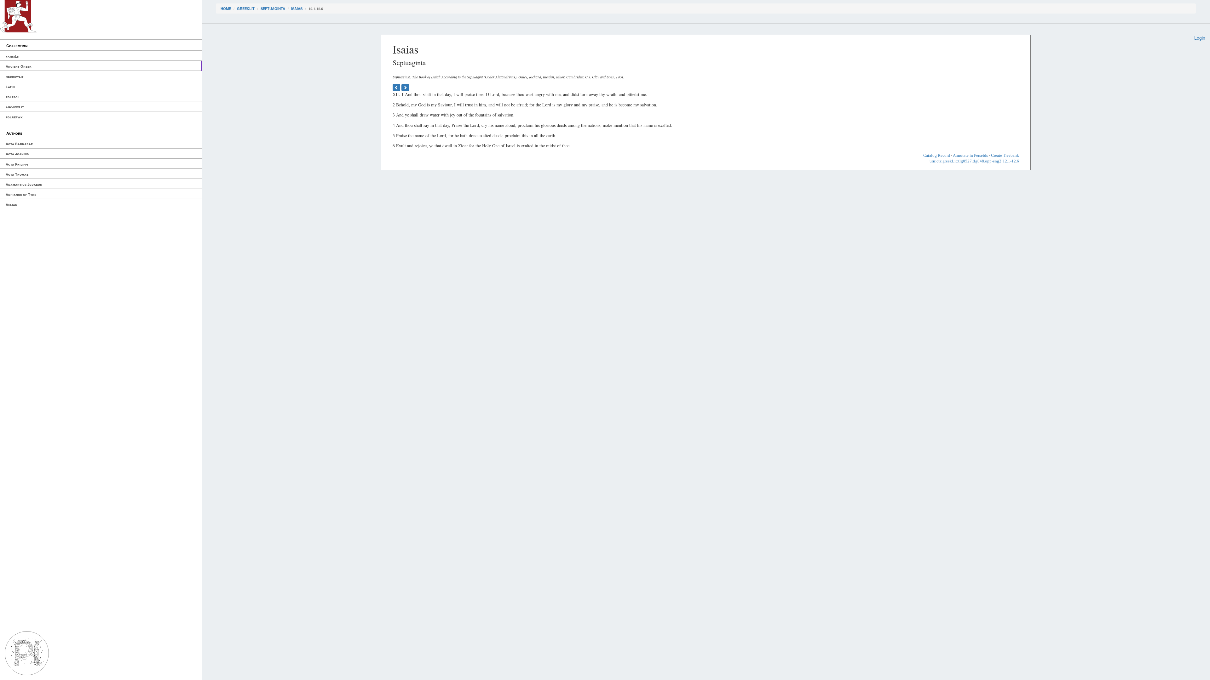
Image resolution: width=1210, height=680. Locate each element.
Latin (10, 86)
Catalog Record (936, 155)
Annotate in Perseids (970, 155)
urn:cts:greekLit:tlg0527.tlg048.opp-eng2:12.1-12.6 (974, 161)
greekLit (246, 8)
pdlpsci (12, 96)
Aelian (11, 204)
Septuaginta (273, 8)
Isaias (296, 8)
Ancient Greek (19, 66)
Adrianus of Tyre (21, 194)
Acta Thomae (17, 174)
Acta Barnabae (19, 143)
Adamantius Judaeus (24, 184)
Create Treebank (1005, 155)
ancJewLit (15, 107)
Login (1199, 38)
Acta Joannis (17, 153)
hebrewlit (15, 76)
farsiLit (13, 56)
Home (226, 8)
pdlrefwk (14, 117)
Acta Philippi (17, 164)
